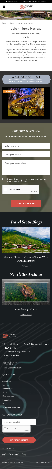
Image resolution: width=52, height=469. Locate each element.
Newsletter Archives (26, 274)
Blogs (4, 403)
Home (4, 23)
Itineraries (6, 384)
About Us (6, 381)
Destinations (8, 396)
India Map (6, 399)
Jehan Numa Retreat (26, 23)
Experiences (7, 388)
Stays (12, 23)
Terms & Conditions (11, 407)
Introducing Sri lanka (26, 309)
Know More (43, 1)
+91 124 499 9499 (10, 355)
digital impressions (43, 463)
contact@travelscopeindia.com (16, 351)
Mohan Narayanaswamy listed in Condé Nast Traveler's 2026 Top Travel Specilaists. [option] (26, 1)
